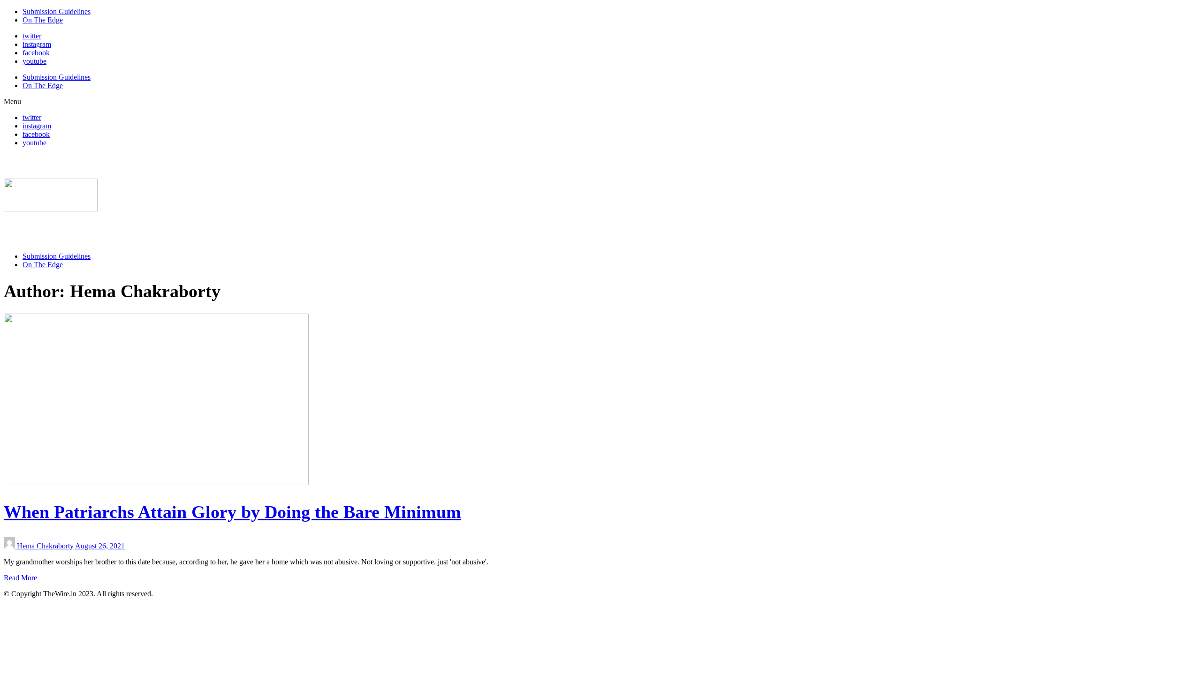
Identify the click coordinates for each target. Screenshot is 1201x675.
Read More (20, 578)
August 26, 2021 (100, 546)
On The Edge (43, 20)
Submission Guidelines (57, 11)
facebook (36, 53)
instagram (37, 44)
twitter (32, 36)
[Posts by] (10, 546)
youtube (34, 61)
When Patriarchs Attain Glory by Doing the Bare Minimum (232, 512)
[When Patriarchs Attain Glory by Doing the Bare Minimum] (156, 483)
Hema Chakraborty (45, 546)
